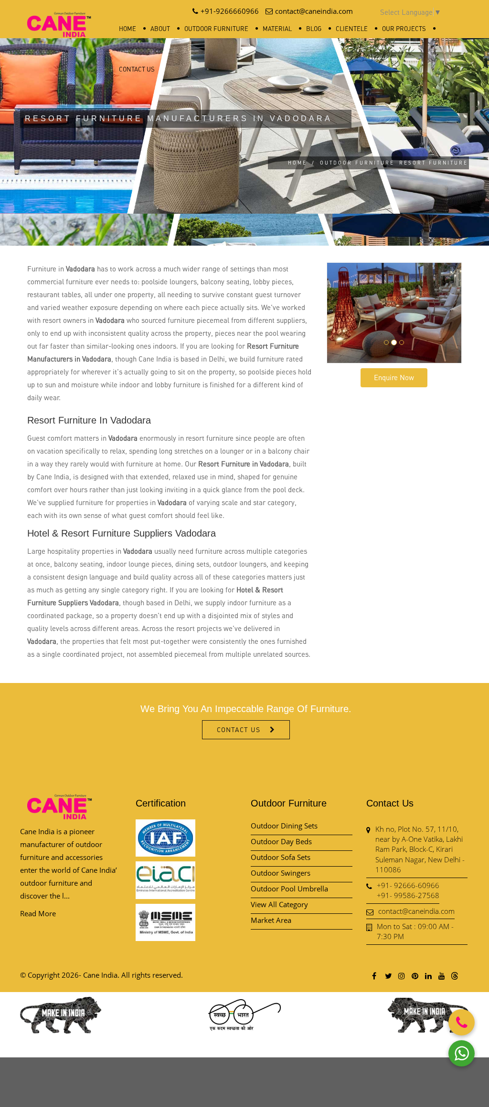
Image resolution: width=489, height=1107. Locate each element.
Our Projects (404, 28)
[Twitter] (387, 976)
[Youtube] (441, 976)
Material (277, 28)
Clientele (352, 28)
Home (127, 28)
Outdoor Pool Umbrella (289, 888)
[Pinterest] (414, 976)
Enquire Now (394, 377)
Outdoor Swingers (280, 873)
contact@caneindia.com (416, 911)
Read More (38, 913)
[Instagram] (401, 976)
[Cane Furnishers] (59, 17)
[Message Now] (461, 1053)
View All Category (279, 904)
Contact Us (137, 69)
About (160, 28)
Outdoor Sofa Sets (280, 857)
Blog (313, 28)
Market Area (271, 920)
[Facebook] (374, 976)
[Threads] (454, 975)
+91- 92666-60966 (408, 885)
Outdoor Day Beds (281, 841)
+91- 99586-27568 (408, 895)
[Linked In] (428, 976)
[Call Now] (461, 1022)
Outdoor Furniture (216, 28)
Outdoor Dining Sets (284, 825)
